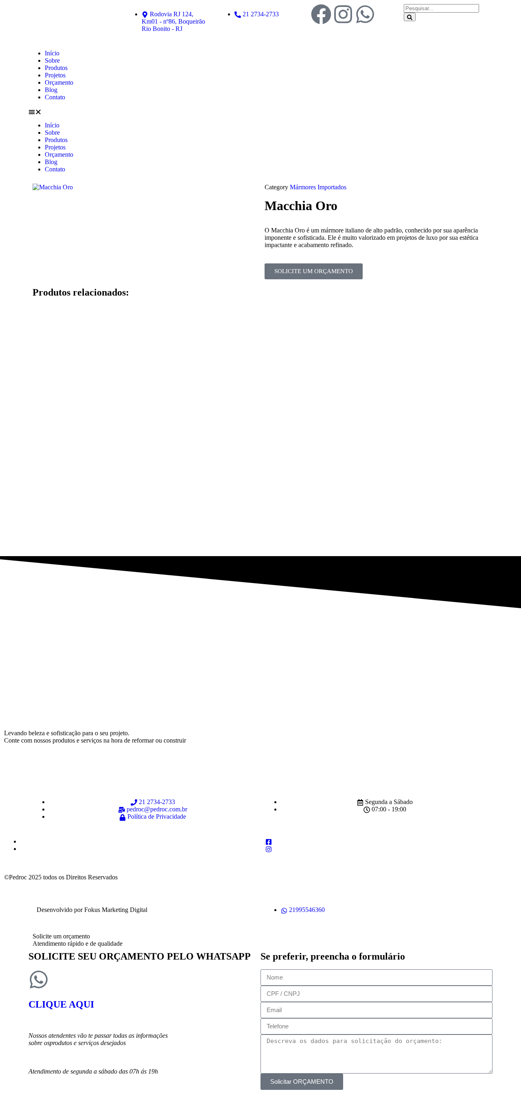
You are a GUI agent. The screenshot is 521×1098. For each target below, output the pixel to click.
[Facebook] (321, 14)
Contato (55, 97)
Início (52, 53)
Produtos (56, 67)
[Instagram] (343, 14)
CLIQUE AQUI (61, 1004)
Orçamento (59, 82)
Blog (51, 89)
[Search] (410, 17)
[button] (260, 111)
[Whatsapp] (365, 14)
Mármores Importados (318, 187)
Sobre (52, 60)
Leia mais (159, 397)
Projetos (55, 75)
